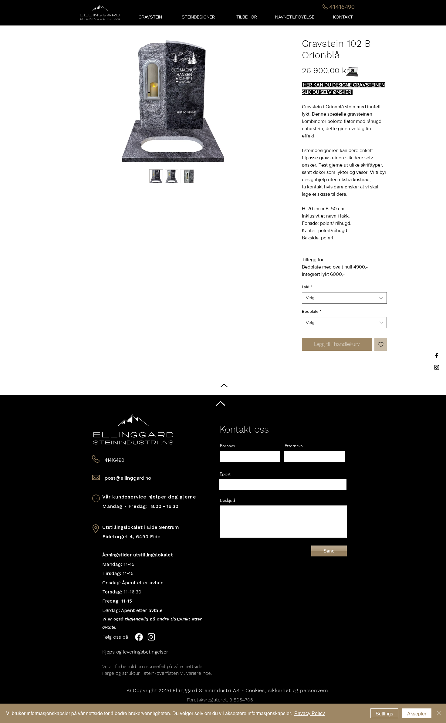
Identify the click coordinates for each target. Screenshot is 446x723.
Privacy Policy (309, 713)
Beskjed (227, 500)
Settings (384, 713)
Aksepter (416, 713)
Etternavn (294, 446)
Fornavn (227, 446)
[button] (246, 17)
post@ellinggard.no (128, 478)
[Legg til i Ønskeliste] (380, 344)
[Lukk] (438, 713)
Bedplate (311, 311)
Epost (225, 474)
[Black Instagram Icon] (436, 367)
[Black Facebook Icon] (436, 355)
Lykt (307, 286)
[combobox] (344, 298)
